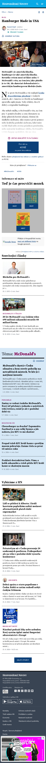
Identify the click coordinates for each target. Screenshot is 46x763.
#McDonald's (9, 171)
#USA (19, 171)
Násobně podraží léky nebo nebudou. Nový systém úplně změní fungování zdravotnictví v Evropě (22, 632)
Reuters (39, 64)
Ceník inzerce (7, 724)
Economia (6, 718)
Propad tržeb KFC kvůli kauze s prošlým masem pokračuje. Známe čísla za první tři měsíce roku (23, 446)
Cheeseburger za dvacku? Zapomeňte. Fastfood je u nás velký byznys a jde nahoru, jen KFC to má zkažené (21, 429)
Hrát (15, 206)
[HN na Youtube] (32, 691)
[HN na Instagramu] (22, 691)
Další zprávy (23, 660)
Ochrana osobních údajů (27, 711)
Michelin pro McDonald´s (16, 277)
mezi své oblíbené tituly (27, 241)
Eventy (5, 734)
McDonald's (25, 354)
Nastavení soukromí (25, 718)
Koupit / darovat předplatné (12, 731)
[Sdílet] (39, 12)
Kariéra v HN (7, 721)
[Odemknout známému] (43, 12)
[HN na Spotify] (29, 691)
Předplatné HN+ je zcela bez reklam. (33, 251)
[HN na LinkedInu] (25, 691)
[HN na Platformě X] (15, 691)
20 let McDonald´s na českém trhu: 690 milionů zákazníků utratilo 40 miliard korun (21, 320)
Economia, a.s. (17, 678)
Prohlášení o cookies (25, 714)
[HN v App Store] (25, 701)
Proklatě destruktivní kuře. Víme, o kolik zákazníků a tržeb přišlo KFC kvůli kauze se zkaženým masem (23, 463)
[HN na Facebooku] (19, 691)
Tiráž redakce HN (8, 714)
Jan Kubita (12, 580)
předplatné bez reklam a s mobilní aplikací (27, 157)
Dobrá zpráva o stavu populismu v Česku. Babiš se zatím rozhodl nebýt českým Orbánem (21, 587)
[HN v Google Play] (10, 701)
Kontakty (6, 711)
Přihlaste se (32, 165)
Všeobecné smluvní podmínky (29, 721)
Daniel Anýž (11, 27)
